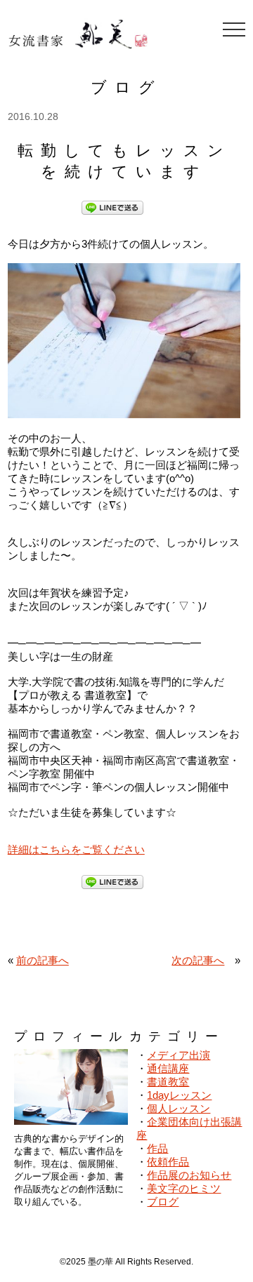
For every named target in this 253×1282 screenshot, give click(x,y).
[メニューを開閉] (234, 29)
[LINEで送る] (112, 207)
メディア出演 (178, 1055)
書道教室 (168, 1082)
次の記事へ (197, 960)
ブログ (163, 1202)
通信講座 (168, 1068)
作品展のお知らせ (189, 1175)
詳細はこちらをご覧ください (76, 849)
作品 (157, 1148)
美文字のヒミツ (184, 1188)
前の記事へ (42, 960)
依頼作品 (168, 1162)
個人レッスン (178, 1108)
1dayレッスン (179, 1095)
